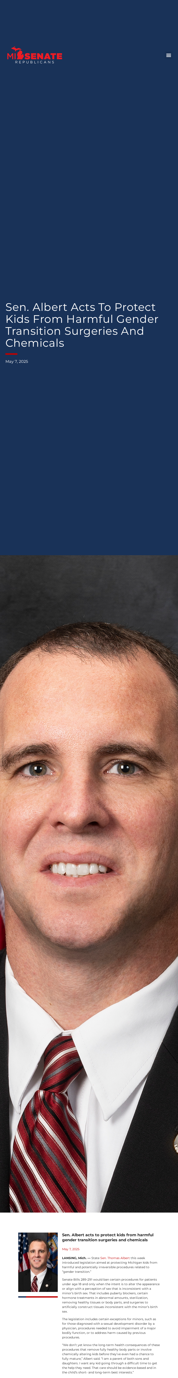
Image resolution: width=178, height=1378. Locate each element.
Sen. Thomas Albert (115, 1258)
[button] (169, 55)
